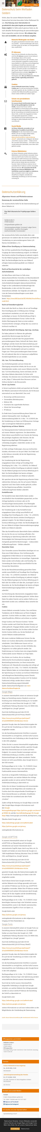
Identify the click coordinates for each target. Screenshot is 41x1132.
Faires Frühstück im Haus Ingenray (14, 1065)
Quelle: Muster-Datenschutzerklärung (11, 1017)
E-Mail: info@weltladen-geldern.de (13, 1097)
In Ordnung (15, 1129)
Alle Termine (6, 1084)
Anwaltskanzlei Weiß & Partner (30, 1017)
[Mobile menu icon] (3, 3)
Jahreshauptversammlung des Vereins (15, 1074)
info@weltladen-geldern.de (13, 225)
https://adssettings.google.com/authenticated (17, 823)
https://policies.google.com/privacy (14, 826)
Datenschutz (25, 1129)
